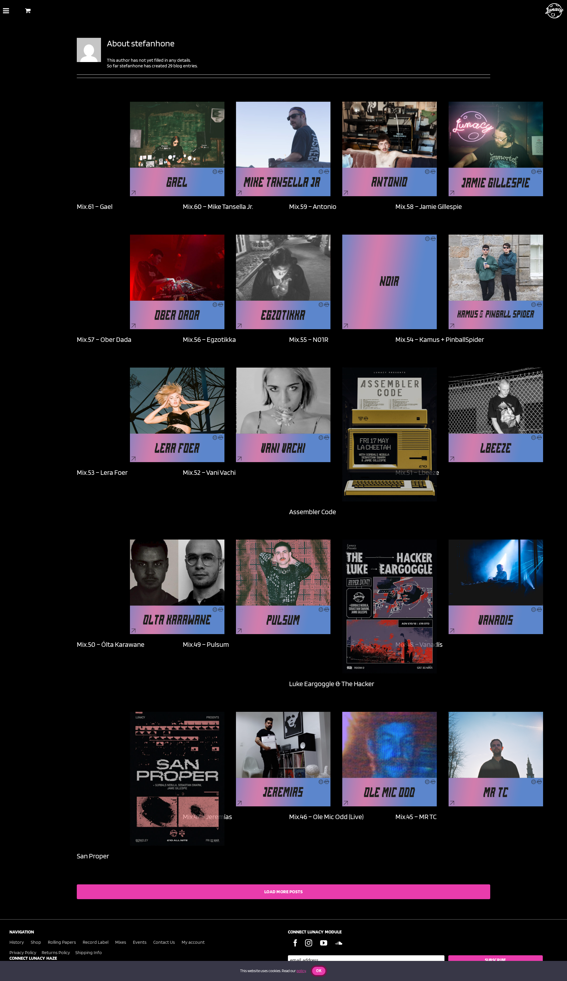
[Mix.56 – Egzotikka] (283, 282)
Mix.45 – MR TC (415, 816)
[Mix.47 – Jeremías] (283, 759)
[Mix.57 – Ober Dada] (177, 282)
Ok (319, 971)
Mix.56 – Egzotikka (209, 339)
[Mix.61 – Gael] (177, 149)
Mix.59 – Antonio (312, 206)
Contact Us (164, 942)
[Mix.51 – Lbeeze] (496, 415)
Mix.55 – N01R (308, 339)
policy (301, 971)
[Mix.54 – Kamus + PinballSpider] (496, 282)
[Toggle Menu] (6, 10)
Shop (36, 942)
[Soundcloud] (338, 942)
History (16, 942)
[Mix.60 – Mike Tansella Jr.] (283, 149)
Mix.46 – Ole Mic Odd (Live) (326, 816)
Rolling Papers (62, 942)
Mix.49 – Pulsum (206, 644)
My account (193, 942)
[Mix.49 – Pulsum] (283, 587)
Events (139, 942)
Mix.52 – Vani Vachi (209, 472)
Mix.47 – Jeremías (207, 816)
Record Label (95, 942)
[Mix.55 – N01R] (389, 282)
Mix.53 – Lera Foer (102, 472)
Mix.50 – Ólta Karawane (110, 644)
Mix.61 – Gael (95, 206)
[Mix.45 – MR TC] (496, 759)
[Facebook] (295, 942)
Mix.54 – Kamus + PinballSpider (439, 339)
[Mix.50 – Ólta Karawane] (177, 587)
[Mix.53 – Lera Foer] (177, 415)
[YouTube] (323, 942)
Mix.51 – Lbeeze (417, 472)
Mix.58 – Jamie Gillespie (428, 206)
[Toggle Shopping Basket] (28, 10)
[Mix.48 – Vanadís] (496, 587)
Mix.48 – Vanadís (419, 644)
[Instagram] (308, 942)
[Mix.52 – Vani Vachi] (283, 415)
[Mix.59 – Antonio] (389, 149)
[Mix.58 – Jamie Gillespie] (496, 149)
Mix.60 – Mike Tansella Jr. (218, 206)
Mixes (120, 942)
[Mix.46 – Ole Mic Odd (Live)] (389, 759)
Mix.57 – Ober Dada (104, 339)
